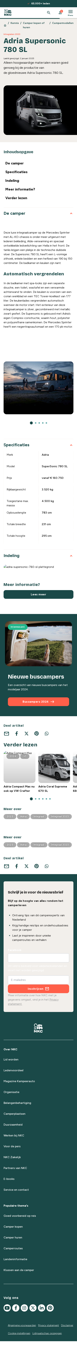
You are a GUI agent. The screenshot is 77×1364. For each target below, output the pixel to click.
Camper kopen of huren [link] (34, 25)
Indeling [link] (12, 180)
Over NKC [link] (10, 1049)
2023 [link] (10, 816)
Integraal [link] (39, 816)
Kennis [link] (15, 23)
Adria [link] (23, 816)
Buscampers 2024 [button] (38, 701)
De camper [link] (14, 163)
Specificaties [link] (16, 172)
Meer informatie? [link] (20, 189)
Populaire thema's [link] (16, 1205)
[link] (8, 12)
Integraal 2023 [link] (60, 816)
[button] (60, 13)
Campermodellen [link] (62, 23)
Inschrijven (36, 988)
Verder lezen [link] (16, 198)
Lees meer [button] (38, 594)
